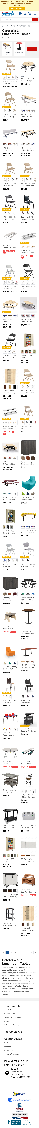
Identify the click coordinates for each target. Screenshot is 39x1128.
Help (6, 1042)
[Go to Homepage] (8, 13)
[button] (30, 13)
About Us (7, 1010)
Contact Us (8, 1050)
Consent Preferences (12, 1054)
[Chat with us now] (20, 13)
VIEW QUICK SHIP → (17, 8)
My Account (9, 1046)
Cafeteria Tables (7, 53)
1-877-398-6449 (20, 1061)
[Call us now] (25, 13)
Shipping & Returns (11, 1025)
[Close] (37, 5)
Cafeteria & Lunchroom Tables (20, 26)
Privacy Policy (9, 1013)
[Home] (3, 26)
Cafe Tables (19, 52)
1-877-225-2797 (19, 1065)
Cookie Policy (9, 1021)
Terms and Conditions (12, 1017)
